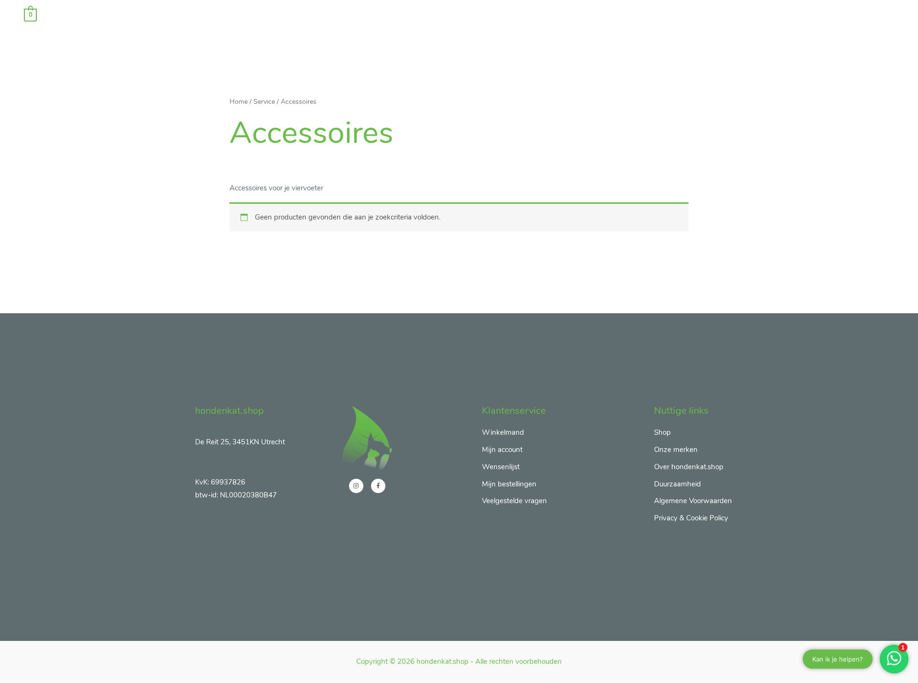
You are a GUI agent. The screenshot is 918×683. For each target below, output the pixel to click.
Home (239, 101)
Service (264, 101)
